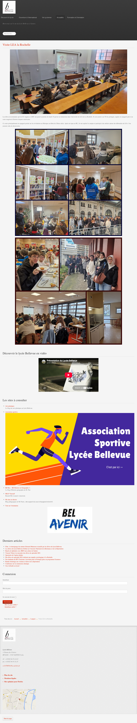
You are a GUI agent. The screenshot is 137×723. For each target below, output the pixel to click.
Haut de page (8, 718)
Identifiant (6, 580)
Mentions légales (10, 678)
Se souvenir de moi (8, 597)
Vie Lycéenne (46, 17)
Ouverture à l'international (28, 17)
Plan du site (8, 675)
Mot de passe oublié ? (11, 605)
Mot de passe (6, 588)
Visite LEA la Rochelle (16, 44)
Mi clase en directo (11, 500)
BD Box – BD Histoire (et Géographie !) (17, 488)
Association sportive (11, 412)
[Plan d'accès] (19, 699)
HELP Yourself (10, 494)
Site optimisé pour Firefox (13, 682)
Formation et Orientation (75, 17)
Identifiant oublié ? (10, 607)
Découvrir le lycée (7, 17)
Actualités (60, 17)
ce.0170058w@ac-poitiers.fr (11, 666)
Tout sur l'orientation (11, 506)
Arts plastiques (9, 406)
